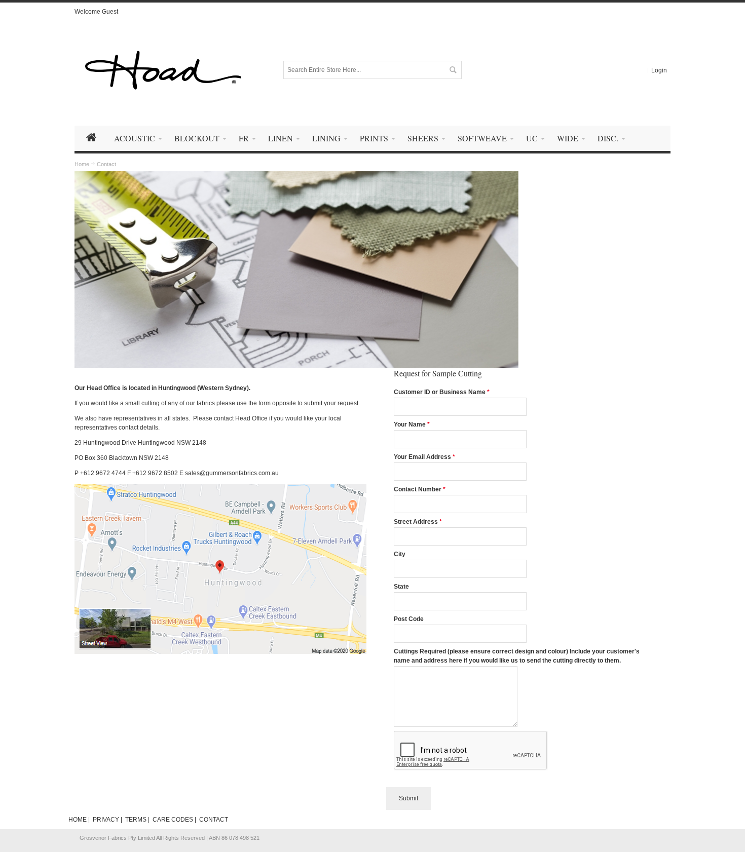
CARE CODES (173, 819)
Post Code (409, 619)
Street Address (416, 521)
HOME (77, 819)
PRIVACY (106, 819)
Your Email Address (422, 456)
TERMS (135, 819)
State (401, 586)
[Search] (452, 70)
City (399, 554)
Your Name (410, 424)
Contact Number (417, 489)
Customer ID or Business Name (440, 392)
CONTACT (213, 819)
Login (659, 70)
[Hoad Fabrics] (163, 70)
